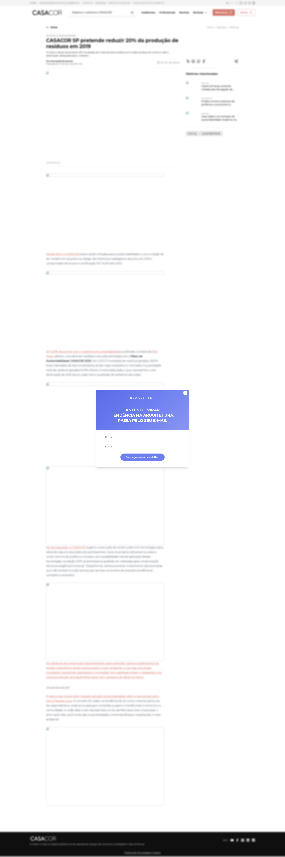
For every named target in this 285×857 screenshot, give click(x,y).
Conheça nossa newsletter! (142, 457)
